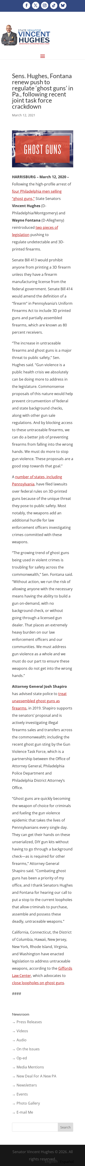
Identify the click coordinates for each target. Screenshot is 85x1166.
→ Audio (19, 1039)
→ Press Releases (27, 1021)
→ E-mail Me (22, 1112)
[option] (67, 1162)
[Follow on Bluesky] (62, 5)
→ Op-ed (19, 1058)
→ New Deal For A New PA (34, 1076)
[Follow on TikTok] (53, 5)
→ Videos (20, 1030)
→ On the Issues (26, 1049)
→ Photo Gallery (26, 1103)
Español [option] (67, 1161)
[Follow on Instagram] (44, 5)
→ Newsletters (24, 1085)
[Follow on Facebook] (26, 5)
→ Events (20, 1094)
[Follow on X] (35, 5)
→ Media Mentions (28, 1067)
